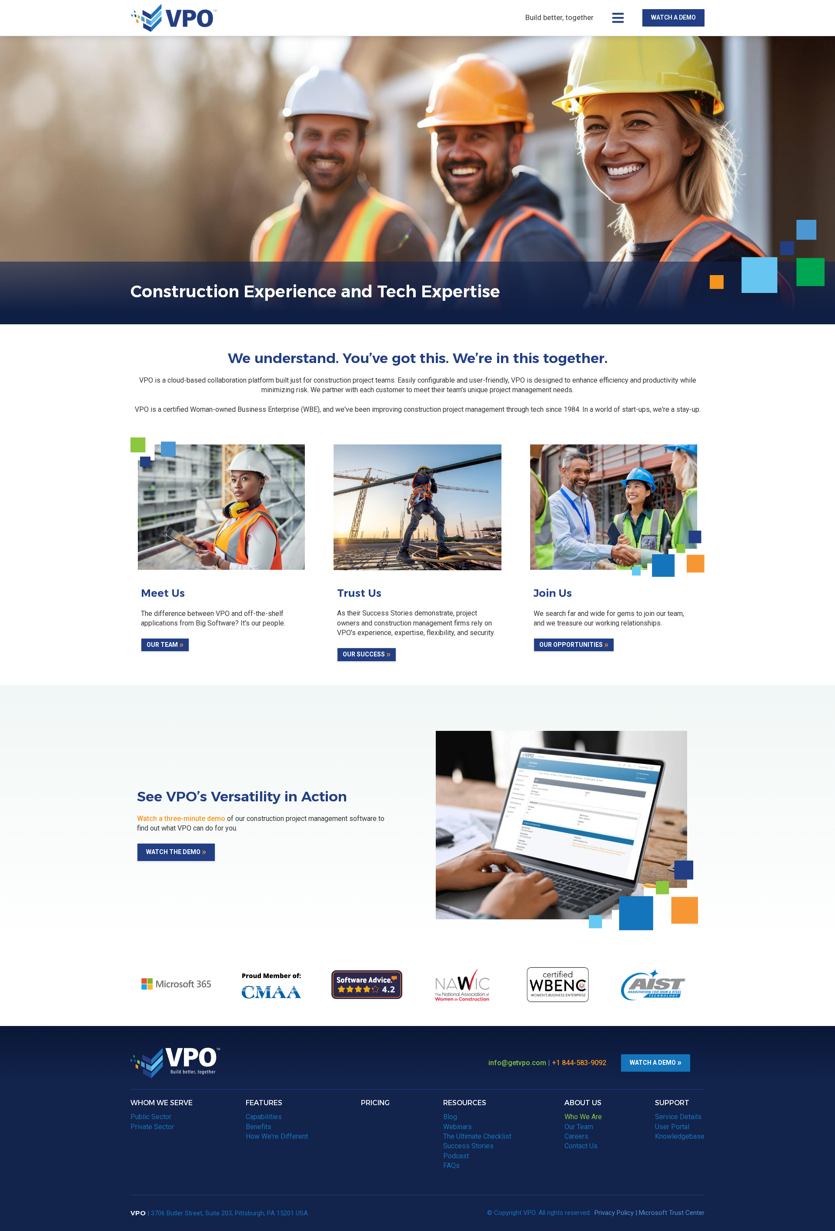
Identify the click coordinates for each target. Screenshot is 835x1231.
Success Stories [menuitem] (468, 1146)
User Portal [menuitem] (672, 1127)
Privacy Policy (614, 1213)
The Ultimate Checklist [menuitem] (477, 1136)
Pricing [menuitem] (375, 1103)
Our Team (162, 644)
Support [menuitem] (672, 1103)
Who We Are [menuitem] (583, 1117)
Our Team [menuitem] (578, 1127)
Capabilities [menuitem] (264, 1117)
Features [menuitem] (264, 1103)
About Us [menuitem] (582, 1103)
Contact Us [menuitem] (581, 1146)
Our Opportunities (571, 644)
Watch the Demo (173, 851)
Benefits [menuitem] (258, 1127)
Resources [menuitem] (464, 1103)
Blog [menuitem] (450, 1117)
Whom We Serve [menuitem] (161, 1103)
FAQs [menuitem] (451, 1165)
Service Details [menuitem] (678, 1117)
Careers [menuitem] (576, 1136)
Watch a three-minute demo (181, 818)
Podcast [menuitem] (456, 1156)
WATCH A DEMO (673, 17)
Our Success (364, 654)
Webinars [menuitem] (457, 1127)
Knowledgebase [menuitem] (680, 1136)
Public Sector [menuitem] (150, 1117)
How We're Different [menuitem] (277, 1136)
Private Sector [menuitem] (152, 1127)
